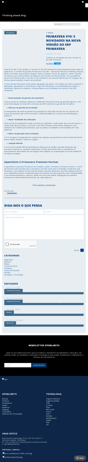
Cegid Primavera (53, 399)
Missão (5, 399)
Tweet (58, 63)
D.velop (49, 405)
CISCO (48, 412)
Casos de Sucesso (11, 270)
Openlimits (12, 193)
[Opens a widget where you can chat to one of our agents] (80, 458)
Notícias (7, 262)
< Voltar (49, 33)
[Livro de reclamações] (17, 453)
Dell (47, 422)
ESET (48, 414)
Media (6, 264)
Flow (48, 407)
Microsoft (50, 409)
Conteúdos (6, 412)
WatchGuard (51, 418)
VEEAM (49, 416)
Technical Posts (10, 266)
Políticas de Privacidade (12, 414)
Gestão (7, 272)
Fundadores (7, 403)
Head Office (9, 433)
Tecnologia (54, 394)
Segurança (8, 259)
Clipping (5, 409)
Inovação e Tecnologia (13, 275)
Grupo (4, 405)
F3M (48, 403)
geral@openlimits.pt (12, 444)
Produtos (8, 268)
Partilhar (49, 63)
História (5, 401)
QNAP (48, 420)
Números (6, 407)
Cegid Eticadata (52, 401)
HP (47, 425)
